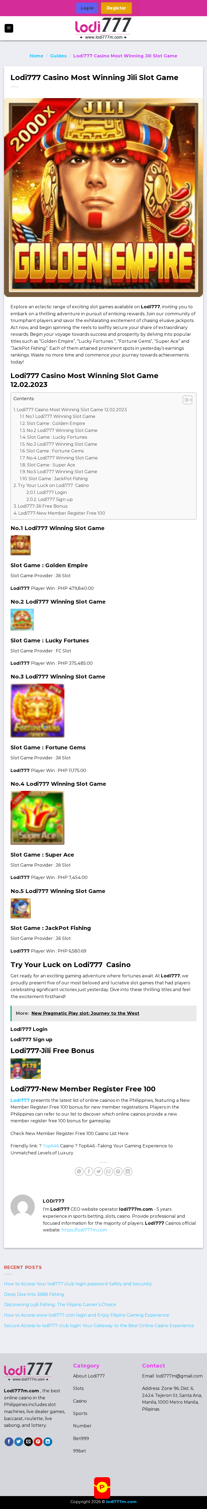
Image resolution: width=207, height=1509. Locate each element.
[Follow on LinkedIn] (47, 1441)
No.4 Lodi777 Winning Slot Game (62, 458)
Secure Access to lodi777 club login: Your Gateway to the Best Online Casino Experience (99, 1325)
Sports (80, 1413)
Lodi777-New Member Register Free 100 (61, 513)
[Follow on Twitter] (18, 1441)
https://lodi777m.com (84, 1230)
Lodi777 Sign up (55, 499)
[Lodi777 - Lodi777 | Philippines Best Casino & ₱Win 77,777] (104, 28)
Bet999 (81, 1438)
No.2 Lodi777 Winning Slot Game (62, 430)
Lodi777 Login (52, 492)
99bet (79, 1450)
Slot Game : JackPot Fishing (58, 478)
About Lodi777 (89, 1376)
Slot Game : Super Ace (51, 465)
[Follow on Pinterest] (38, 1441)
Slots (78, 1388)
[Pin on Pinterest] (118, 1171)
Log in (87, 8)
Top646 (51, 1145)
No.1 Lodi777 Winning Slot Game (60, 416)
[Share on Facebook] (88, 1171)
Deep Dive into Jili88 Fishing (34, 1294)
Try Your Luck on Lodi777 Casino (53, 485)
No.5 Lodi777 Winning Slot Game (62, 471)
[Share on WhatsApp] (79, 1171)
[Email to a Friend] (108, 1171)
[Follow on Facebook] (9, 1441)
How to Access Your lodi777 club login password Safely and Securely (78, 1283)
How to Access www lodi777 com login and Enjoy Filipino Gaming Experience (86, 1315)
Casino (80, 1401)
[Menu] (9, 28)
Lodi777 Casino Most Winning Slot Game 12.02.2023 (72, 409)
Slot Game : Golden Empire (56, 423)
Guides (58, 55)
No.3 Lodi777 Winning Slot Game (61, 444)
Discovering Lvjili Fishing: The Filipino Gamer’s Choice (60, 1304)
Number (82, 1425)
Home (36, 55)
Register (116, 8)
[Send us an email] (28, 1441)
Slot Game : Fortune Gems (55, 451)
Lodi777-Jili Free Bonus (42, 506)
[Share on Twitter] (98, 1171)
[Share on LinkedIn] (127, 1171)
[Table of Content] (187, 400)
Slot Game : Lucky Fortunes (57, 437)
